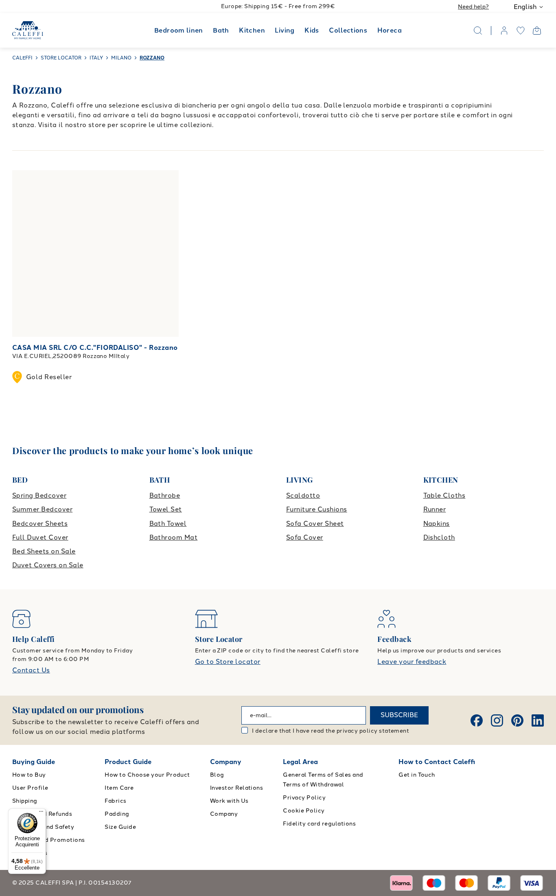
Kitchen (252, 30)
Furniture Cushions (316, 509)
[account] (504, 30)
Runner (434, 509)
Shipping (24, 800)
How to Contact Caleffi (436, 762)
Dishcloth (439, 537)
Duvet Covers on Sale (47, 565)
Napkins (436, 523)
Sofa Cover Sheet (315, 523)
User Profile (30, 787)
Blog (217, 774)
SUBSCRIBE (399, 715)
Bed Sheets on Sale (44, 551)
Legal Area (300, 762)
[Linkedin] (538, 720)
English (525, 7)
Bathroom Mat (173, 537)
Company (225, 762)
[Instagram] (497, 720)
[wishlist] (521, 30)
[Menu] (41, 813)
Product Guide (128, 762)
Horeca (389, 30)
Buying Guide (33, 762)
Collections (348, 30)
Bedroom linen (178, 30)
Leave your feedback (411, 661)
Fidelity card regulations (319, 823)
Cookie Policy (303, 810)
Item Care (119, 787)
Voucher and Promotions (48, 840)
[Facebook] (477, 720)
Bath (221, 30)
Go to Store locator (227, 661)
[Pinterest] (517, 720)
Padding (117, 813)
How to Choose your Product (147, 774)
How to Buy (29, 774)
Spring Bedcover (39, 495)
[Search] (478, 30)
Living (284, 30)
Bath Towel (168, 523)
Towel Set (165, 509)
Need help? (473, 6)
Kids (311, 30)
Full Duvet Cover (40, 537)
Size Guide (120, 827)
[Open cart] (537, 30)
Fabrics (115, 800)
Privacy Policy (304, 797)
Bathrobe (164, 495)
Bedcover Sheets (40, 523)
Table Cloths (444, 495)
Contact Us (31, 670)
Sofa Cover (304, 537)
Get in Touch (416, 774)
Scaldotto (303, 495)
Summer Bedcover (42, 509)
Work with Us (229, 800)
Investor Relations (236, 787)
